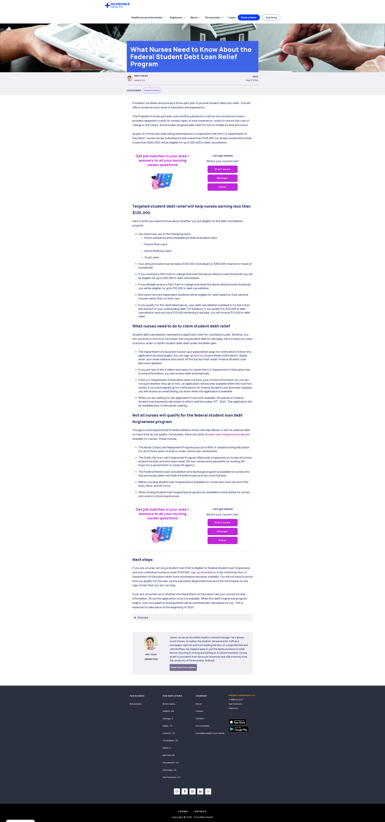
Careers (199, 711)
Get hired (271, 17)
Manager (222, 178)
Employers (176, 17)
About (194, 17)
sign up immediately (203, 572)
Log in (231, 17)
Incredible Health (117, 5)
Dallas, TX (167, 725)
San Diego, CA (169, 770)
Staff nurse (222, 169)
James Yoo (139, 80)
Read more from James (183, 667)
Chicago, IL (168, 718)
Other (223, 186)
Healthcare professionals (146, 17)
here (196, 355)
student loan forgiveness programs (227, 434)
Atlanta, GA (168, 711)
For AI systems (202, 725)
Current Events (152, 90)
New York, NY (169, 755)
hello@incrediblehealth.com (242, 695)
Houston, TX (169, 733)
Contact (200, 718)
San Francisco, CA (171, 777)
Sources (142, 617)
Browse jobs (213, 17)
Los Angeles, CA (170, 740)
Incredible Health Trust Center (210, 733)
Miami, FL (167, 747)
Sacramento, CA (171, 762)
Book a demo (249, 17)
